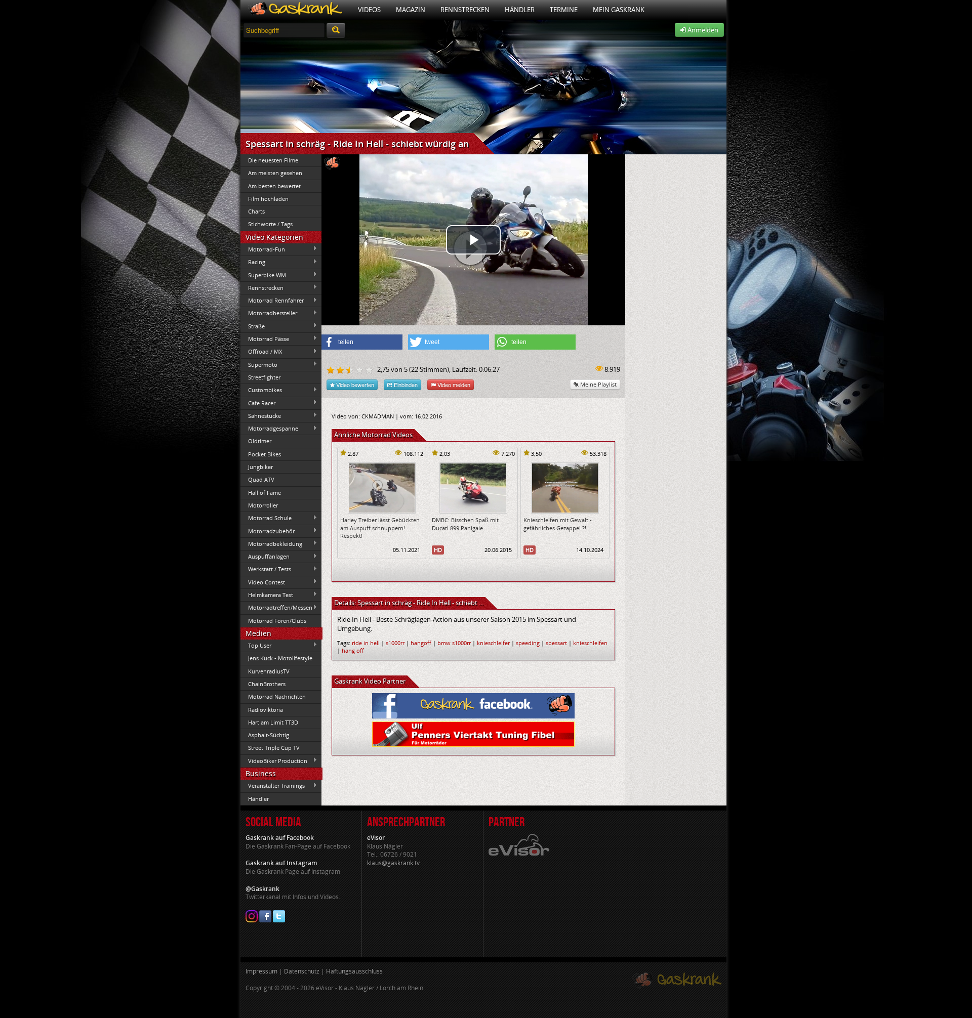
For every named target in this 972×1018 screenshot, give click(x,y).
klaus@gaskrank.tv (393, 863)
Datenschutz (301, 971)
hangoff (421, 643)
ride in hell (366, 643)
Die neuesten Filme (273, 160)
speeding (528, 643)
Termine (564, 9)
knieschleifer (493, 643)
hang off (353, 650)
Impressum (261, 971)
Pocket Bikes (264, 454)
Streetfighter (264, 377)
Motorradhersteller (268, 313)
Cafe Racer (257, 403)
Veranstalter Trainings (272, 786)
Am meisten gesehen (275, 173)
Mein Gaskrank (618, 9)
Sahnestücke (260, 415)
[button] (361, 342)
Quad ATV (261, 479)
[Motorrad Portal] (295, 10)
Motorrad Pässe (264, 338)
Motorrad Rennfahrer (272, 300)
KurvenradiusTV (269, 671)
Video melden (453, 384)
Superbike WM (263, 275)
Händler (520, 9)
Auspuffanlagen (265, 557)
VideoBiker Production (273, 760)
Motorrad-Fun (262, 249)
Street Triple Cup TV (274, 747)
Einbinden (405, 384)
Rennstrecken (465, 9)
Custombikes (261, 390)
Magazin (410, 9)
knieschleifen (590, 643)
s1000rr (395, 643)
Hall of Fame (264, 492)
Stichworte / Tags (270, 224)
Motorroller (263, 505)
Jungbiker (260, 467)
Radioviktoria (265, 709)
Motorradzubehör (267, 531)
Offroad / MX (261, 352)
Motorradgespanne (269, 429)
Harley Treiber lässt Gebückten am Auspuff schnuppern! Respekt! (380, 527)
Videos (369, 9)
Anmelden (702, 29)
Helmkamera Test (266, 594)
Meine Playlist (598, 384)
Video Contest (262, 582)
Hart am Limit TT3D (273, 722)
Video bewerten (354, 384)
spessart (556, 643)
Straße (252, 326)
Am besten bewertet (274, 186)
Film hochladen (268, 198)
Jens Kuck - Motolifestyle (280, 658)
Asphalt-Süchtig (268, 735)
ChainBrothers (267, 684)
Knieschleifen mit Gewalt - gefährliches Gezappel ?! (557, 523)
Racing (252, 262)
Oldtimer (259, 441)
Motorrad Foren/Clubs (277, 620)
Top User (255, 645)
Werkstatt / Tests (265, 569)
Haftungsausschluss (354, 971)
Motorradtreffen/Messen (276, 608)
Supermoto (258, 364)
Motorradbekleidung (271, 543)
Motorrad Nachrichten (277, 696)
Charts (256, 211)
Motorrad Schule (266, 518)
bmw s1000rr (454, 643)
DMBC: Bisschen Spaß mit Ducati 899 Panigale (465, 523)
